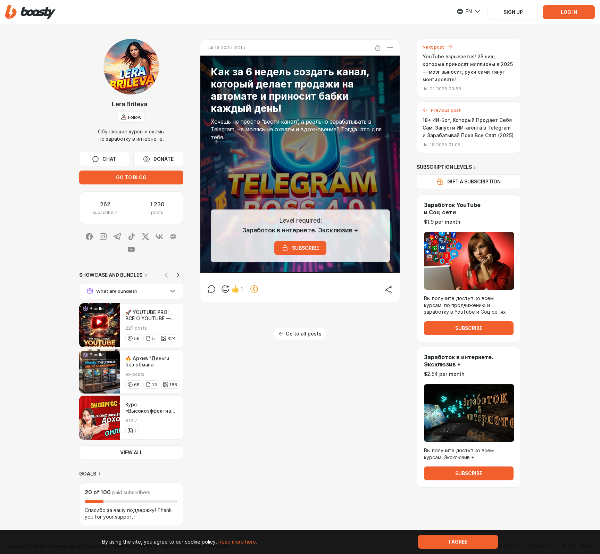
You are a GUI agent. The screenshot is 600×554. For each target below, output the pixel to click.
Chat (109, 159)
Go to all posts (304, 334)
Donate (163, 159)
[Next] (178, 275)
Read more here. (237, 542)
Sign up (513, 12)
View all (131, 452)
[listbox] (464, 11)
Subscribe (468, 328)
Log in (569, 12)
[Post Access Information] (377, 47)
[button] (30, 12)
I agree (458, 542)
